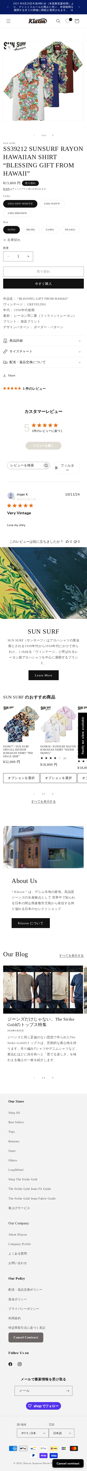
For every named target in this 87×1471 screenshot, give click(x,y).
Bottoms (13, 1141)
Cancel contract (68, 1463)
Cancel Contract (26, 1337)
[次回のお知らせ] (79, 7)
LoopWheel (15, 1169)
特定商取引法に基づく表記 (26, 1327)
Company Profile (19, 1244)
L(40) (51, 231)
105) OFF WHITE (22, 205)
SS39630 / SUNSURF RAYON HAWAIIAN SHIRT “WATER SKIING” (58, 750)
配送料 (6, 189)
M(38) (32, 231)
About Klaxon (17, 1234)
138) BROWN (19, 214)
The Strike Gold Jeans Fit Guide (29, 1188)
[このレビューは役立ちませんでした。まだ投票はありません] (75, 541)
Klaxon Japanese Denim (36, 1463)
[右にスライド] (52, 135)
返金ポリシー (17, 1299)
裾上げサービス (19, 1208)
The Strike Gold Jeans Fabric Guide (32, 1198)
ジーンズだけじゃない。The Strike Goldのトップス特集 (41, 1022)
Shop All (14, 1112)
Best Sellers (16, 1122)
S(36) (13, 231)
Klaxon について (31, 923)
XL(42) (71, 231)
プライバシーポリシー (23, 1308)
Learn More (43, 675)
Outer (12, 1151)
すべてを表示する (43, 801)
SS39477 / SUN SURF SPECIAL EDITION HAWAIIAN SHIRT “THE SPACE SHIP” (18, 751)
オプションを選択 (21, 778)
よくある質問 (17, 1253)
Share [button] (11, 375)
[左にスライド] (34, 135)
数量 (6, 248)
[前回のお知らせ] (7, 7)
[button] (8, 21)
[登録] (67, 1391)
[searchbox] (24, 465)
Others (12, 1160)
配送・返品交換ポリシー (25, 1289)
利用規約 (14, 1318)
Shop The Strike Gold (22, 1179)
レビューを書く (43, 446)
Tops (11, 1131)
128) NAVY (53, 205)
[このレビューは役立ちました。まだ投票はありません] (67, 541)
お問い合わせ (17, 1263)
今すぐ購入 (43, 283)
